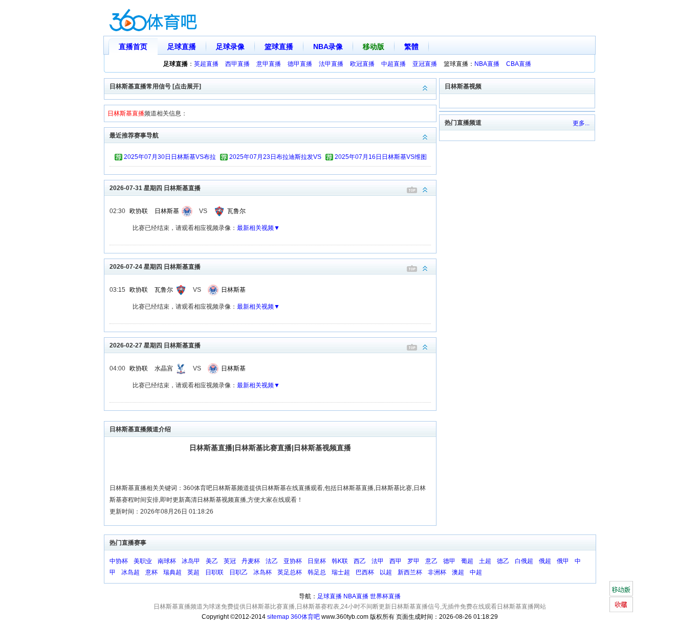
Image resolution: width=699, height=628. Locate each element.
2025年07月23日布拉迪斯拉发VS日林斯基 (275, 158)
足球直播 (181, 46)
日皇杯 (317, 561)
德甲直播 (300, 63)
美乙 (212, 561)
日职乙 (238, 572)
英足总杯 (289, 572)
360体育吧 (305, 616)
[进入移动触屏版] (621, 588)
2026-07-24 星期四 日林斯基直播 (155, 266)
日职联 (214, 572)
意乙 (431, 561)
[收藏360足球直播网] (621, 604)
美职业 (143, 561)
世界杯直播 (385, 596)
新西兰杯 (410, 572)
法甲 (378, 561)
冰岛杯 (262, 572)
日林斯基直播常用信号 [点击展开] (155, 86)
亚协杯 (292, 561)
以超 (386, 572)
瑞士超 (341, 572)
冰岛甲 (191, 561)
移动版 (373, 46)
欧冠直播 (362, 63)
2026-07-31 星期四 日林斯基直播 (155, 188)
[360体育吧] (153, 18)
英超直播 (206, 63)
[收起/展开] (425, 189)
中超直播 (393, 63)
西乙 (360, 561)
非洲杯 (437, 572)
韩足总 (317, 572)
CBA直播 (518, 63)
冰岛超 (130, 572)
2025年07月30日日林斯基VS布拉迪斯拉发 (170, 158)
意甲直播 (268, 63)
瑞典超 (172, 572)
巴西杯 (365, 572)
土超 (485, 561)
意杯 (151, 572)
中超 (476, 572)
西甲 (395, 561)
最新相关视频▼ (258, 227)
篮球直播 (279, 46)
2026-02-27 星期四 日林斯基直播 (155, 345)
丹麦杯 (251, 561)
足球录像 (230, 46)
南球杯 (167, 561)
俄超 (545, 561)
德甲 (449, 561)
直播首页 (133, 46)
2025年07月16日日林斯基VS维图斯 (381, 158)
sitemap (278, 616)
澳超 (458, 572)
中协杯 (119, 561)
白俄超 (524, 561)
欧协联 (138, 211)
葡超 (467, 561)
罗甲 (413, 561)
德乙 (503, 561)
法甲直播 (331, 63)
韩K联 (340, 561)
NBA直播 (486, 63)
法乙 (272, 561)
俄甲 (563, 561)
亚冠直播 (424, 63)
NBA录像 (328, 46)
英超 (193, 572)
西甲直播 (237, 63)
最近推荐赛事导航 (134, 135)
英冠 (230, 561)
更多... (581, 123)
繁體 (411, 46)
